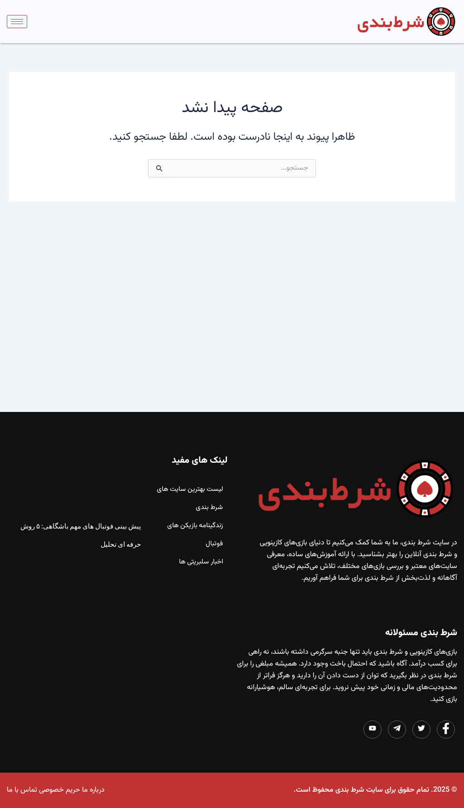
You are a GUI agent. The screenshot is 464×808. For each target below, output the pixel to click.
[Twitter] (421, 729)
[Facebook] (446, 729)
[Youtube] (372, 729)
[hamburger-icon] (17, 21)
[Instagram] (397, 729)
